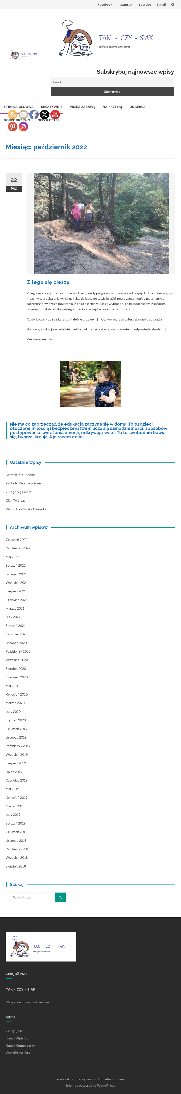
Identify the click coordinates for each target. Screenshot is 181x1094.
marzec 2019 (15, 806)
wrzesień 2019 (17, 754)
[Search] (60, 897)
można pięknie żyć (84, 329)
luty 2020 (13, 711)
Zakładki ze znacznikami (23, 483)
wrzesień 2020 (17, 660)
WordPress (106, 1085)
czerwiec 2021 (17, 600)
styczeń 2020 (16, 720)
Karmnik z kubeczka (21, 475)
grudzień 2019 (16, 729)
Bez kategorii (62, 319)
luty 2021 (13, 617)
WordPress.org (18, 1053)
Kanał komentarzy (20, 1045)
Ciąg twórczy (15, 500)
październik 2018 (18, 849)
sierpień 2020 (16, 669)
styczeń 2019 (16, 823)
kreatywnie (51, 106)
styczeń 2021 (16, 626)
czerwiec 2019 (17, 780)
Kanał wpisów (17, 1038)
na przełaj (112, 106)
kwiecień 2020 (17, 694)
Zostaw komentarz (41, 339)
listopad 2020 (16, 643)
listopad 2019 (16, 737)
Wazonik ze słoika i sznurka (26, 509)
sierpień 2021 (16, 591)
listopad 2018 (16, 840)
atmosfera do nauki (133, 319)
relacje (104, 329)
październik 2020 (18, 651)
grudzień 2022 (16, 540)
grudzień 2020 (16, 634)
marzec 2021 (15, 608)
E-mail (161, 4)
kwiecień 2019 (17, 797)
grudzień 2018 (16, 832)
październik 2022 (18, 548)
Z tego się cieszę (48, 282)
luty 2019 (13, 814)
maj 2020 (12, 686)
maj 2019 (12, 789)
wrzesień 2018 (17, 857)
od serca (137, 106)
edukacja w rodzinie (55, 329)
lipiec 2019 (14, 772)
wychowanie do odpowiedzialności (136, 329)
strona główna (19, 106)
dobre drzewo (83, 319)
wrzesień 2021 (17, 583)
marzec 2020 (15, 703)
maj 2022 (12, 557)
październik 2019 (18, 746)
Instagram (125, 4)
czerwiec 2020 (17, 677)
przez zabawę (82, 106)
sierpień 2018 (16, 866)
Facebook (105, 4)
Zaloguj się (14, 1031)
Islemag (72, 1085)
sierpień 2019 (16, 763)
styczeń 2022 (16, 565)
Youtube (145, 4)
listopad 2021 (16, 574)
